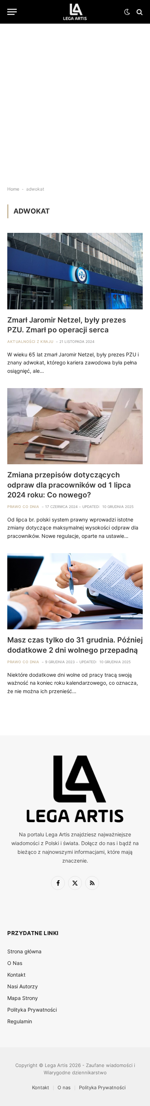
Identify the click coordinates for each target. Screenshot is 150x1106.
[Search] (139, 12)
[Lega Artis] (75, 12)
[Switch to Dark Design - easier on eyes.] (127, 12)
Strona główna (24, 951)
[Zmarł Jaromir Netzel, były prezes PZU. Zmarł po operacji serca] (75, 271)
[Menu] (12, 12)
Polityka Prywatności (32, 1010)
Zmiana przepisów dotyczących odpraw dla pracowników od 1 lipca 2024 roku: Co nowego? (69, 484)
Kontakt (16, 975)
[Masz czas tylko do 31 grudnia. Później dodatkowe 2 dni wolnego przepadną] (75, 591)
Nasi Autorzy (22, 986)
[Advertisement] (75, 99)
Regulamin (19, 1021)
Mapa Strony (22, 998)
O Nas (14, 963)
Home (13, 189)
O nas (64, 1087)
